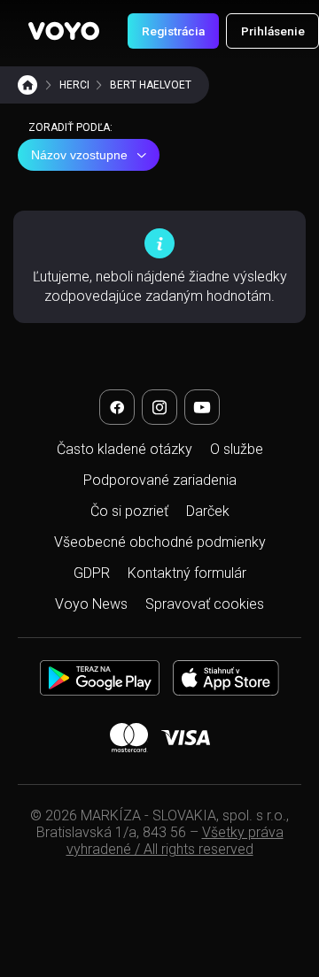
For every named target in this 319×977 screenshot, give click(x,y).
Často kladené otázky (124, 449)
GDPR (92, 573)
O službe (236, 449)
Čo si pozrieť (129, 511)
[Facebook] (117, 407)
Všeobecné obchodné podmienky (160, 542)
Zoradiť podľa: (70, 127)
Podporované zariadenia (160, 480)
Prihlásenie (273, 31)
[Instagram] (159, 407)
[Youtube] (202, 407)
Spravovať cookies (204, 604)
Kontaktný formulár (187, 573)
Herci (74, 85)
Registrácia (173, 31)
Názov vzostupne (79, 155)
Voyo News (91, 604)
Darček (208, 511)
